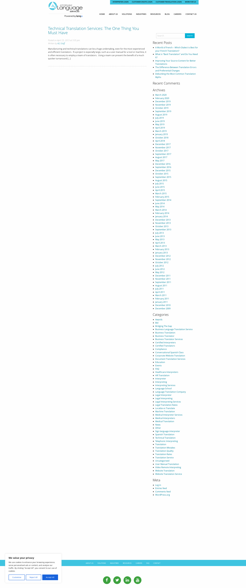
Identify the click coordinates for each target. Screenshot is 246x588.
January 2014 (161, 216)
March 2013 (161, 246)
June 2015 (160, 187)
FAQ (157, 368)
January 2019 (161, 134)
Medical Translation (164, 421)
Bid (156, 322)
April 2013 (160, 242)
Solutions (127, 14)
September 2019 (163, 111)
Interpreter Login (121, 2)
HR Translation (162, 375)
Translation (160, 444)
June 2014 (160, 203)
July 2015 (159, 183)
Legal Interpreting (163, 398)
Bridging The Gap (163, 326)
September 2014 (163, 200)
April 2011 (160, 292)
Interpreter (160, 378)
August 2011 (161, 285)
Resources (155, 14)
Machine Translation (165, 411)
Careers (177, 14)
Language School (163, 388)
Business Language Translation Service (174, 329)
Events (158, 365)
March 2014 (161, 209)
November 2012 (163, 259)
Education (160, 362)
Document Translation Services (170, 359)
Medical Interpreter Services (168, 414)
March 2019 (161, 131)
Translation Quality (164, 450)
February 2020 (162, 98)
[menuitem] (102, 14)
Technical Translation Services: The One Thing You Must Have (93, 30)
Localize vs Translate (165, 408)
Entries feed (161, 488)
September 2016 (163, 167)
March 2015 (161, 193)
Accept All (50, 577)
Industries (141, 14)
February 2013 (162, 249)
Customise (16, 577)
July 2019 (159, 117)
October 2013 (161, 226)
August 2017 (161, 157)
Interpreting (161, 382)
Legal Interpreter (163, 395)
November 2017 (163, 147)
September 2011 (163, 282)
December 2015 (163, 170)
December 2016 (163, 164)
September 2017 (163, 154)
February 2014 (162, 213)
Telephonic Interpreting (166, 441)
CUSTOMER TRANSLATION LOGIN (169, 2)
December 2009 (163, 308)
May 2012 (159, 272)
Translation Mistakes (165, 447)
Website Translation (165, 470)
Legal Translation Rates (166, 405)
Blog (167, 14)
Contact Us (191, 14)
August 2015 (161, 180)
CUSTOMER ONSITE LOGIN (142, 2)
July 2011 (159, 288)
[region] (33, 568)
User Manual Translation (167, 464)
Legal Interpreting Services (168, 401)
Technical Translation (165, 437)
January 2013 (161, 252)
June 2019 (160, 121)
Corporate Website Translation (170, 355)
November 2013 (163, 223)
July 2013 (159, 232)
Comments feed (163, 491)
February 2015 (162, 196)
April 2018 (160, 140)
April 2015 (160, 190)
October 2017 (161, 150)
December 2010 (163, 305)
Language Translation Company (170, 391)
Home (102, 14)
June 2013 (160, 236)
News (158, 424)
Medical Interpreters (165, 418)
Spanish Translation (164, 434)
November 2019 (163, 104)
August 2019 (161, 114)
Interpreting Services (165, 385)
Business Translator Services (169, 339)
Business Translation (165, 332)
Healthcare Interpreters (166, 372)
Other (158, 427)
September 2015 (163, 177)
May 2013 (159, 239)
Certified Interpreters (165, 342)
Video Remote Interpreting (168, 467)
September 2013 (163, 229)
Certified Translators (165, 345)
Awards (158, 319)
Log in (158, 485)
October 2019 (161, 108)
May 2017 (159, 160)
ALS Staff (61, 43)
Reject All (34, 577)
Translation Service (164, 457)
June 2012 (160, 269)
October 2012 (161, 262)
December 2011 (163, 275)
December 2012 (163, 255)
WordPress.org (162, 494)
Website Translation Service (168, 474)
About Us (113, 14)
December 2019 (163, 101)
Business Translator (164, 336)
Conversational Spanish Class (169, 352)
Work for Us (190, 2)
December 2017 (163, 144)
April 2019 (160, 127)
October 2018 (161, 137)
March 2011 (161, 295)
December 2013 (163, 219)
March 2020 (161, 94)
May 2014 (159, 206)
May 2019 (159, 124)
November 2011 (163, 278)
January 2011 (161, 302)
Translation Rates (163, 454)
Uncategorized (162, 460)
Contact (156, 563)
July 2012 (159, 265)
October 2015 (161, 173)
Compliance (161, 349)
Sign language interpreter (167, 431)
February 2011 (162, 298)
